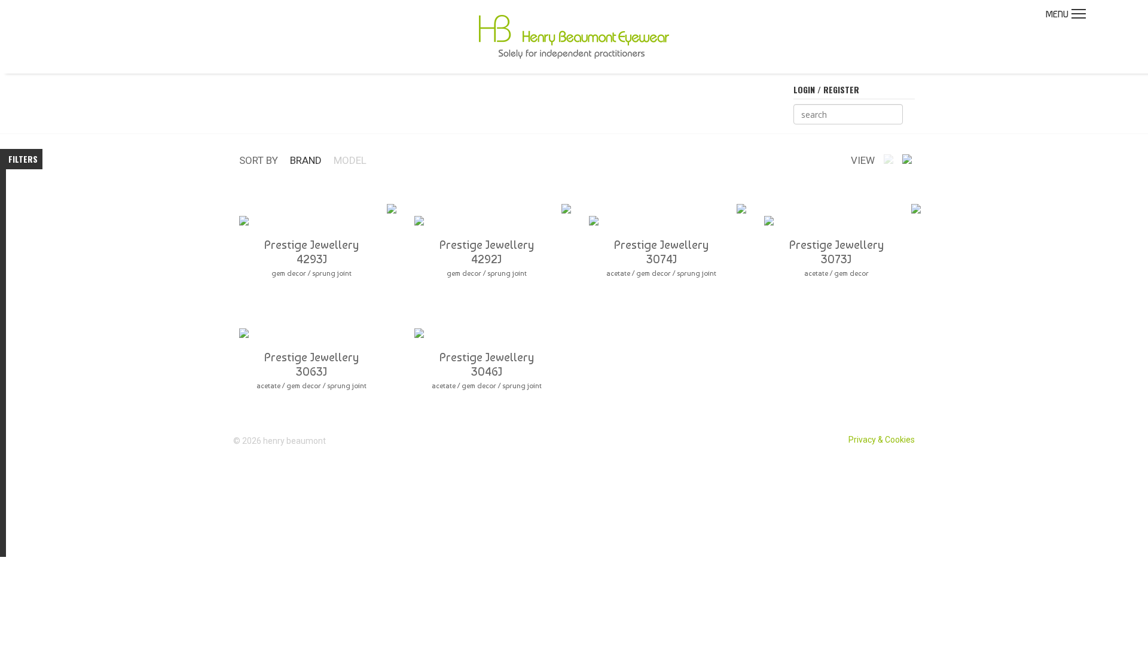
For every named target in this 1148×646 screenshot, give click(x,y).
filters (23, 159)
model (350, 160)
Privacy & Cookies (881, 439)
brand (306, 160)
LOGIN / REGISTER (826, 89)
